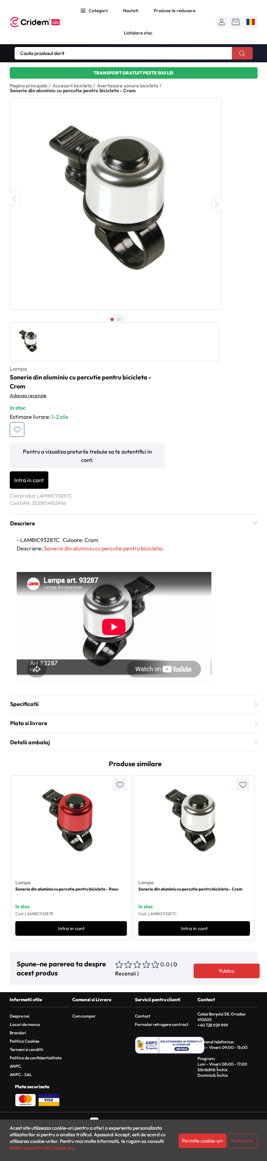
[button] (222, 22)
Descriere (22, 523)
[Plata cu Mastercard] (25, 1099)
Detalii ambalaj (30, 742)
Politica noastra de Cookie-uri (41, 1148)
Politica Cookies (24, 1041)
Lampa (18, 368)
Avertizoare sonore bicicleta (127, 86)
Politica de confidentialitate (36, 1057)
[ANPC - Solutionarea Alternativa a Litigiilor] (169, 1045)
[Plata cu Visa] (49, 1099)
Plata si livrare (28, 723)
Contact (143, 1016)
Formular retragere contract (161, 1024)
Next (216, 205)
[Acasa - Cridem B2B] (35, 22)
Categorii (98, 10)
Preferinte (242, 1141)
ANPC (15, 1066)
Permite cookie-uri (202, 1141)
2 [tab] (119, 319)
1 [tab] (112, 319)
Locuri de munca (25, 1024)
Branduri (18, 1032)
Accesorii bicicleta (72, 86)
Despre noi (20, 1016)
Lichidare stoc (138, 33)
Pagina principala (28, 86)
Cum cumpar (84, 1016)
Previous (15, 199)
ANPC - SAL (21, 1074)
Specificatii (24, 703)
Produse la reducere (174, 10)
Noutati (130, 10)
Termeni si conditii (26, 1049)
